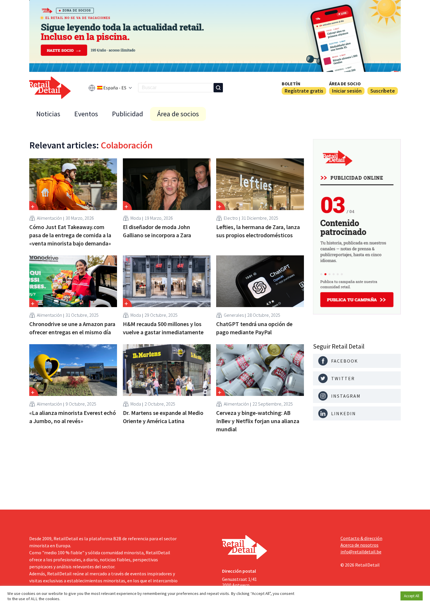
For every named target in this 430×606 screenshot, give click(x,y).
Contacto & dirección (361, 538)
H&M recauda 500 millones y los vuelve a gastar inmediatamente (163, 328)
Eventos (86, 113)
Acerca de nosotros (359, 545)
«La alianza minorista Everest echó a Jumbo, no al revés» (72, 417)
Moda (135, 218)
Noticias (48, 113)
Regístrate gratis (304, 90)
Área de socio (345, 83)
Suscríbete (382, 90)
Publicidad (127, 113)
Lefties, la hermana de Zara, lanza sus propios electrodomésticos (258, 231)
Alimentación (49, 218)
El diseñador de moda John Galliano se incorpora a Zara (157, 231)
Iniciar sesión (347, 90)
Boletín (291, 83)
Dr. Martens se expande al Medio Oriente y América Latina (163, 417)
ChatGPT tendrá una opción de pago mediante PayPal (254, 328)
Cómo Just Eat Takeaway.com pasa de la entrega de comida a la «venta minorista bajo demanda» (70, 235)
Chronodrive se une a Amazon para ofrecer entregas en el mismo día (72, 328)
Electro (231, 218)
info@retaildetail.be (360, 552)
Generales (234, 315)
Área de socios (178, 113)
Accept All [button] (411, 595)
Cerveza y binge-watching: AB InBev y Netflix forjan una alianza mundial (257, 421)
